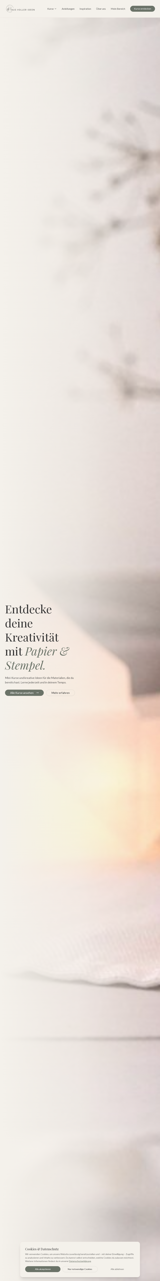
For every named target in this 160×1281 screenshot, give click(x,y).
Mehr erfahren (60, 692)
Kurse (50, 8)
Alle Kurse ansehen (22, 692)
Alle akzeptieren (43, 1269)
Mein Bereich (118, 8)
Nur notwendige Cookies (80, 1269)
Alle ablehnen (117, 1269)
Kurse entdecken (142, 8)
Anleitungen (68, 8)
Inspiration (85, 8)
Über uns (101, 8)
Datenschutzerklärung (80, 1261)
